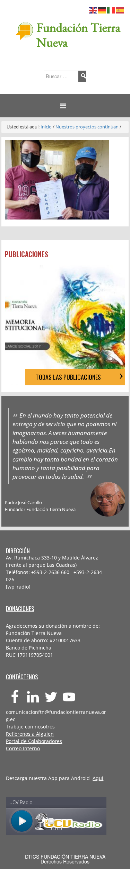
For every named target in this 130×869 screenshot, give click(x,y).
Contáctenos (22, 676)
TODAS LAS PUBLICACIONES (68, 377)
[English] (93, 9)
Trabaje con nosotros (30, 726)
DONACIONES (20, 608)
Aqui (98, 778)
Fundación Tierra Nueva (78, 35)
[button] (65, 106)
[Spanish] (120, 9)
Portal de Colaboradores (34, 741)
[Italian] (111, 9)
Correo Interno (23, 748)
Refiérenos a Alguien (30, 734)
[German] (102, 9)
